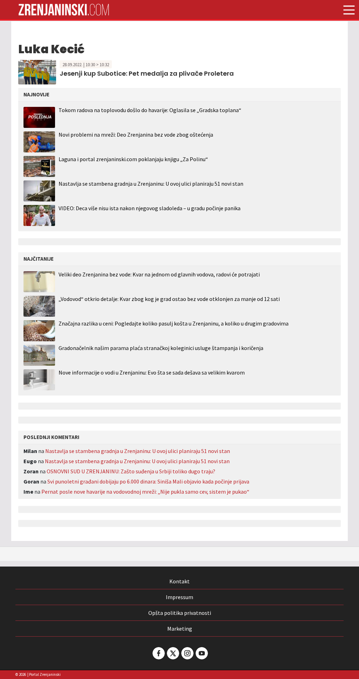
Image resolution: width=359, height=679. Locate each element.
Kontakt (179, 581)
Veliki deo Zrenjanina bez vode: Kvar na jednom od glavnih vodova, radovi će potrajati (159, 274)
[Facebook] (158, 653)
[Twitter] (172, 653)
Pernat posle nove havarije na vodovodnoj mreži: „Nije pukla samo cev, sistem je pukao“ (145, 491)
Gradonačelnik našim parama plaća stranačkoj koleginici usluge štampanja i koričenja (161, 348)
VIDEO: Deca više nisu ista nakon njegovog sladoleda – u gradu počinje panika (150, 208)
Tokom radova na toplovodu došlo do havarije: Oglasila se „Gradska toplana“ (150, 110)
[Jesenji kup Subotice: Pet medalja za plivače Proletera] (37, 71)
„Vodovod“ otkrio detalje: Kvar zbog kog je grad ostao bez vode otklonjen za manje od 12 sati (169, 299)
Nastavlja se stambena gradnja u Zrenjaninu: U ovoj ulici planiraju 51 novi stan (151, 183)
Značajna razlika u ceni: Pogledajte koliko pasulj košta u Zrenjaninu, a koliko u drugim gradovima (174, 323)
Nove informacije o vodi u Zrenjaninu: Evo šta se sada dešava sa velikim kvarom (152, 372)
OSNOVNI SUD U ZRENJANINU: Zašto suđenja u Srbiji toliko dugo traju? (131, 471)
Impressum (179, 597)
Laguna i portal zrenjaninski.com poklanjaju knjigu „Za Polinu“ (133, 159)
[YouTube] (201, 653)
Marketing (179, 628)
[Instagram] (187, 653)
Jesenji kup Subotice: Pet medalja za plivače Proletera (147, 73)
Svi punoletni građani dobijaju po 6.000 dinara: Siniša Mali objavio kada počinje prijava (148, 481)
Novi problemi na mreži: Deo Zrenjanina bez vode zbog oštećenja (136, 134)
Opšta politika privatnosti (179, 612)
